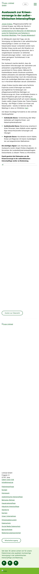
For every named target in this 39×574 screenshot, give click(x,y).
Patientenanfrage (8, 487)
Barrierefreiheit (7, 530)
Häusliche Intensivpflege (10, 506)
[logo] (12, 4)
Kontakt (4, 490)
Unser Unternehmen (9, 516)
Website (33, 99)
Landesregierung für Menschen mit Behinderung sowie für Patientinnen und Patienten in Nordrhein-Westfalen (19, 33)
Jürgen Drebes (7, 24)
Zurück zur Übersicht (12, 313)
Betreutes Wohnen (8, 500)
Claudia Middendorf (28, 35)
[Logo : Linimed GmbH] (9, 394)
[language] (30, 4)
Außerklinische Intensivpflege (12, 497)
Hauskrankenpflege (9, 503)
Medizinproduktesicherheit (11, 533)
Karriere (4, 513)
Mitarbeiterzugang (11, 540)
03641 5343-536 (8, 480)
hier (26, 108)
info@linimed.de (7, 482)
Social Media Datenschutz (11, 526)
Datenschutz (6, 523)
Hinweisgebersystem (9, 520)
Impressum (5, 493)
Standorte (5, 510)
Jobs (25, 4)
